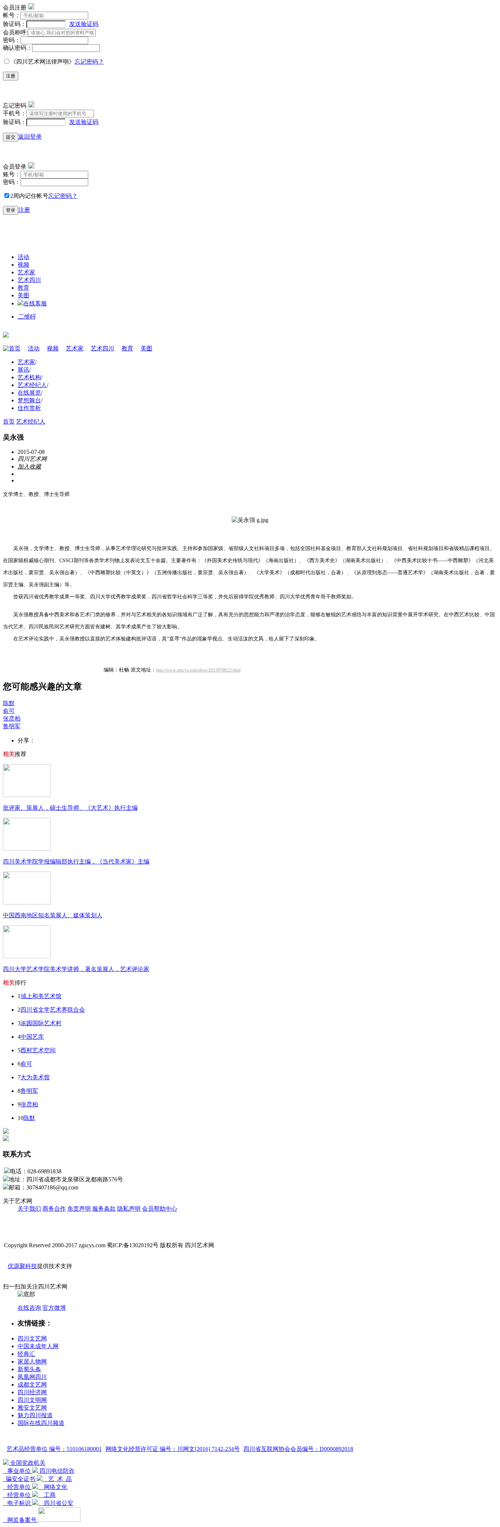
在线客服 (35, 303)
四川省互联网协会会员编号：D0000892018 (298, 1449)
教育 (23, 288)
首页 (14, 348)
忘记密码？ (89, 62)
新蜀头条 (29, 1369)
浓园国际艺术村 (40, 1023)
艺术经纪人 (32, 385)
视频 (23, 265)
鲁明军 (11, 726)
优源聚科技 (22, 1266)
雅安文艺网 (32, 1407)
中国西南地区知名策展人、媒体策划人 (52, 915)
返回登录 (30, 136)
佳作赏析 (29, 408)
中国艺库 (32, 1037)
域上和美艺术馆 (40, 996)
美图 (23, 295)
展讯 (23, 369)
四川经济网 (32, 1392)
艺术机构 (29, 377)
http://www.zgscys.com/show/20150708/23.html (198, 670)
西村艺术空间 (38, 1050)
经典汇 (26, 1354)
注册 (10, 76)
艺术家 (26, 272)
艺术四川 (29, 280)
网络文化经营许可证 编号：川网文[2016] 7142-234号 (172, 1449)
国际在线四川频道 (41, 1423)
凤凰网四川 (32, 1377)
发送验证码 (83, 24)
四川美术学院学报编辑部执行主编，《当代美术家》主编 (76, 861)
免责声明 (79, 1209)
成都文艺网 (32, 1384)
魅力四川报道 (35, 1415)
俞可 (9, 711)
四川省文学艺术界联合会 (52, 1010)
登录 (10, 210)
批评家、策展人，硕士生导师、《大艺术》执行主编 (70, 808)
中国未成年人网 (38, 1346)
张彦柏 (11, 718)
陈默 (9, 703)
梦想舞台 (29, 400)
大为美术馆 (35, 1077)
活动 (23, 257)
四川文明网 (32, 1400)
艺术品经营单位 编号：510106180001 (54, 1449)
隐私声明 (129, 1209)
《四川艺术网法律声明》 (42, 62)
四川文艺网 (32, 1338)
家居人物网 (32, 1361)
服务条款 (104, 1209)
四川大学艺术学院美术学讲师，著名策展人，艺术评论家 (76, 969)
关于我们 (29, 1209)
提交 (10, 137)
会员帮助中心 (159, 1209)
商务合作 (54, 1209)
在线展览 (29, 393)
